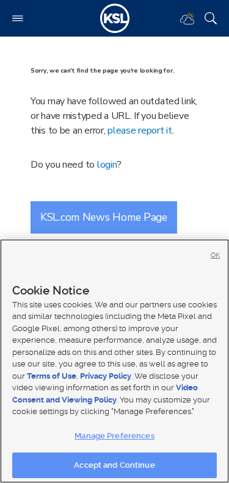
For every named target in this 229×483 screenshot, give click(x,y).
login (107, 164)
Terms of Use (51, 376)
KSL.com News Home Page (103, 217)
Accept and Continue (114, 465)
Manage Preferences (114, 435)
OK (215, 255)
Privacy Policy (105, 376)
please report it (139, 130)
